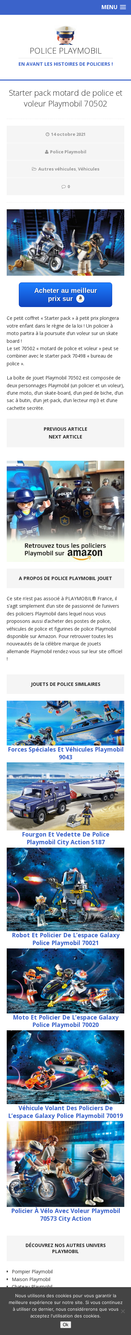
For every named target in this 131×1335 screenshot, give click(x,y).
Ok (66, 1324)
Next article (65, 436)
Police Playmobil (68, 152)
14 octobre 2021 (68, 134)
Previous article (65, 429)
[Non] (122, 1311)
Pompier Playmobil (32, 1271)
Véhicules (88, 169)
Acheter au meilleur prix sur (65, 294)
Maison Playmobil (31, 1279)
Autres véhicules (57, 169)
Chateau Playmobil (32, 1286)
